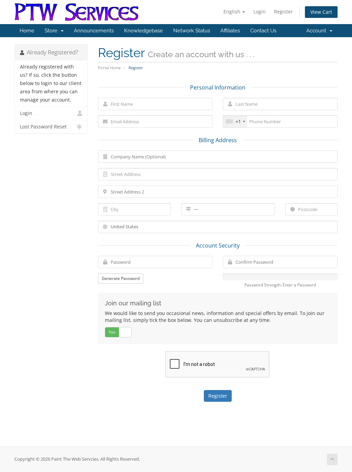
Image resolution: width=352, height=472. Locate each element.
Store (52, 31)
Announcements (94, 31)
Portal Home (109, 67)
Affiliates (230, 31)
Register (283, 11)
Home (27, 31)
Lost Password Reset (43, 127)
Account (317, 31)
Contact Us (263, 31)
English (232, 11)
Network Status (191, 31)
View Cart (321, 12)
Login (259, 11)
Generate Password (121, 278)
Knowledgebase (143, 31)
